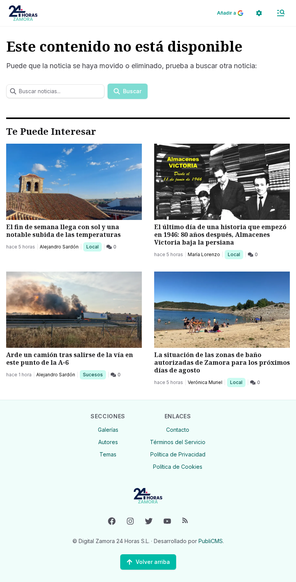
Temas (107, 454)
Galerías (108, 429)
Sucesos (94, 374)
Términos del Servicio (177, 442)
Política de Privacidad (177, 454)
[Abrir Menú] (280, 13)
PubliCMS (210, 541)
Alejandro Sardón (59, 247)
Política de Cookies (177, 466)
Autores (108, 442)
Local (94, 246)
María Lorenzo (204, 254)
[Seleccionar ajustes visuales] (259, 13)
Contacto (177, 429)
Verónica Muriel (205, 382)
